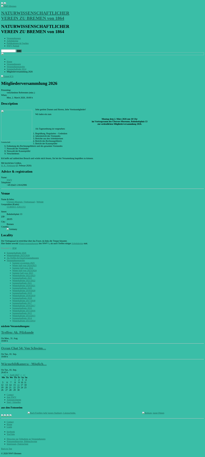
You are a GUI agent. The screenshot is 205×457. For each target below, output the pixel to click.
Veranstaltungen (14, 38)
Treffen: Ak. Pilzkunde (17, 332)
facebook (11, 431)
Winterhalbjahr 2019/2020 (23, 290)
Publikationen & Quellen (18, 43)
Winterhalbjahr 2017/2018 (23, 300)
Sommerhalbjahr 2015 (22, 313)
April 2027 (14, 375)
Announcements (14, 400)
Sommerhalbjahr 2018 (22, 298)
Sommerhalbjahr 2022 (22, 278)
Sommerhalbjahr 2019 (22, 293)
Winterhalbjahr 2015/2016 (23, 311)
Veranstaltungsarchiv (16, 260)
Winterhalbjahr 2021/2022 (23, 280)
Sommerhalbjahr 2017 (22, 303)
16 (18, 385)
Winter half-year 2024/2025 (24, 265)
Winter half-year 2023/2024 (24, 270)
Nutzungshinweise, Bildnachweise (22, 441)
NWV (9, 180)
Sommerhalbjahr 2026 (16, 253)
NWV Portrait (13, 46)
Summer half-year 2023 (22, 273)
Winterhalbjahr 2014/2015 (23, 316)
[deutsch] (5, 4)
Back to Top (6, 449)
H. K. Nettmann (8, 165)
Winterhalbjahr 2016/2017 (23, 305)
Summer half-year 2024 (22, 268)
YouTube (11, 434)
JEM (14, 248)
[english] (2, 4)
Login (9, 427)
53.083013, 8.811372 (16, 207)
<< (5, 375)
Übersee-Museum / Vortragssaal (21, 202)
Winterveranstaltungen (28, 243)
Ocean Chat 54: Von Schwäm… (23, 348)
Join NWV (11, 397)
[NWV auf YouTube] (10, 416)
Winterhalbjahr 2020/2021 (23, 285)
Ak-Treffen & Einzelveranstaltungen (23, 258)
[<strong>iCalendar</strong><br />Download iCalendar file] (7, 76)
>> (24, 375)
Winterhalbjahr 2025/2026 (18, 255)
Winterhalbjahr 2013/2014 (23, 321)
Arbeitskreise (12, 41)
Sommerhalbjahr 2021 (22, 283)
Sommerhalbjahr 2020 (22, 288)
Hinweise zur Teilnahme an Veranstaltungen (26, 439)
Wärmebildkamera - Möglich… (24, 364)
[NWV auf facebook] (2, 416)
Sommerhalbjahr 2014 (22, 318)
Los (18, 51)
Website (40, 202)
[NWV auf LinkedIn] (8, 416)
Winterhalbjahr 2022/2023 (23, 275)
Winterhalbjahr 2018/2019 (23, 295)
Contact (10, 395)
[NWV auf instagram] (5, 416)
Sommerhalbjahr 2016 (22, 308)
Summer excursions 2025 (23, 263)
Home (9, 424)
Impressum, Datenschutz (17, 444)
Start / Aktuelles (14, 402)
